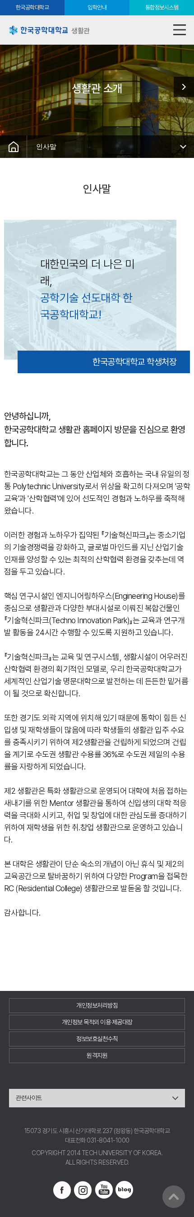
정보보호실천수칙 (97, 1038)
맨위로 (173, 1196)
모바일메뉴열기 (179, 30)
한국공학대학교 (32, 7)
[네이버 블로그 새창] (124, 1190)
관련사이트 (29, 1097)
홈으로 (13, 146)
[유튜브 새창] (104, 1190)
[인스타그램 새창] (83, 1190)
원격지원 (97, 1055)
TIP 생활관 (180, 87)
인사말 (46, 146)
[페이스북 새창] (62, 1190)
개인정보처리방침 (97, 1005)
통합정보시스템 (162, 7)
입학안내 (97, 7)
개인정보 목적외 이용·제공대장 (97, 1022)
